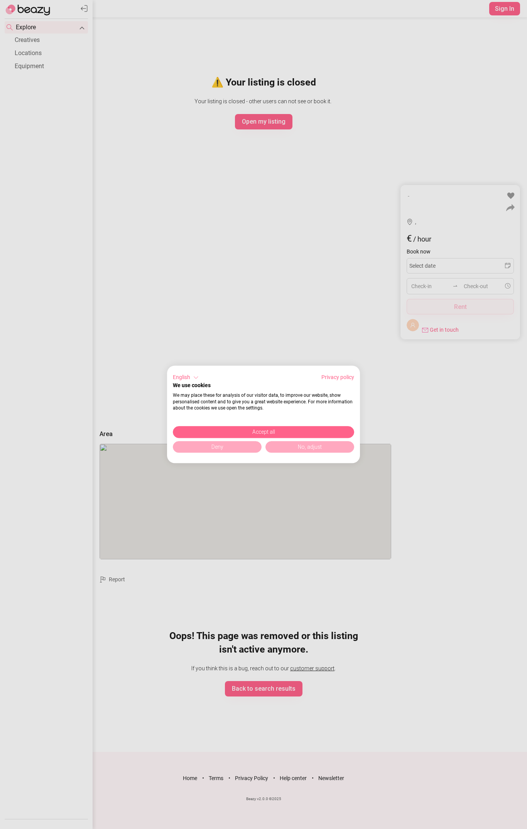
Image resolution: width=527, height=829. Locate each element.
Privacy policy (337, 377)
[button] (186, 377)
